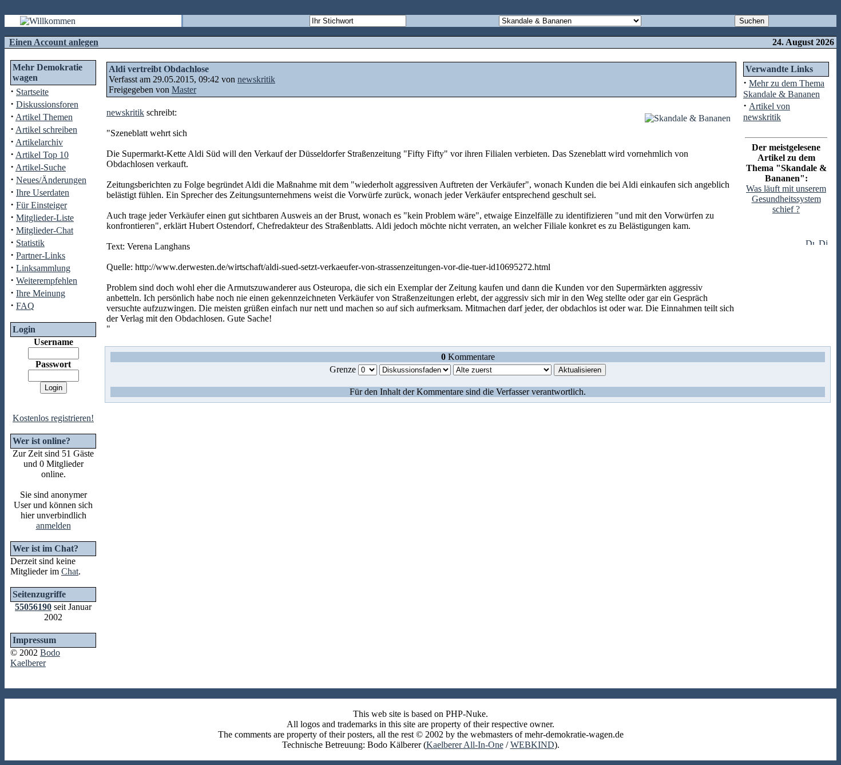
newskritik (256, 79)
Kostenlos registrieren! (53, 418)
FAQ (25, 306)
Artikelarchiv (39, 142)
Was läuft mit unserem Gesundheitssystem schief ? (786, 199)
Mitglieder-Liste (45, 218)
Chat (69, 571)
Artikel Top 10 (42, 155)
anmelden (53, 525)
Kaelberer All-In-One (464, 745)
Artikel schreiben (46, 129)
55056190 (33, 607)
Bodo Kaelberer (35, 658)
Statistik (30, 243)
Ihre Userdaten (42, 192)
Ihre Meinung (40, 293)
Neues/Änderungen (51, 180)
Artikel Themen (44, 117)
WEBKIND (532, 745)
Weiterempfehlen (46, 281)
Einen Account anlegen (53, 42)
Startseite (32, 92)
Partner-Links (40, 255)
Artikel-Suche (40, 167)
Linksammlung (43, 268)
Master (184, 89)
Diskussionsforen (47, 104)
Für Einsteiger (41, 205)
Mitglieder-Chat (44, 230)
